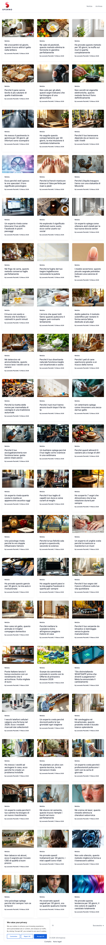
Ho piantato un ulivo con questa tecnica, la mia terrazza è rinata (51, 767)
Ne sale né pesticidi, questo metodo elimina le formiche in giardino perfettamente (52, 49)
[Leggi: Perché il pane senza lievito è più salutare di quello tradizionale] (18, 73)
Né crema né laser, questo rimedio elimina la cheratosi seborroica (87, 812)
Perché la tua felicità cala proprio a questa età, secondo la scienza (52, 543)
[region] (27, 930)
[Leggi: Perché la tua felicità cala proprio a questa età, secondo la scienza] (53, 524)
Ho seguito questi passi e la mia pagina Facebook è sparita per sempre (52, 586)
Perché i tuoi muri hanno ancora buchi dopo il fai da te (52, 407)
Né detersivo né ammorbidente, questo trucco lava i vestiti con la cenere (17, 363)
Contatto (47, 942)
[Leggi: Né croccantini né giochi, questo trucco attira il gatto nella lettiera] (18, 28)
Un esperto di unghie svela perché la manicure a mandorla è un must (88, 543)
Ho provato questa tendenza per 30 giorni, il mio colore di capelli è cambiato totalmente (87, 905)
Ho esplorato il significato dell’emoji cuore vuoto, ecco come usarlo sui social (52, 227)
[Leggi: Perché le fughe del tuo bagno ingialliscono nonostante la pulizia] (53, 252)
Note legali (57, 942)
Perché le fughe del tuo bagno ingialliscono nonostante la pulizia (51, 271)
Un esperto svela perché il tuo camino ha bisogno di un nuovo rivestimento (17, 812)
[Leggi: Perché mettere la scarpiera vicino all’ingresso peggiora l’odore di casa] (53, 609)
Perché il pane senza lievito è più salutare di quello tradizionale (16, 92)
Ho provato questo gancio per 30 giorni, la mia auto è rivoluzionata (18, 586)
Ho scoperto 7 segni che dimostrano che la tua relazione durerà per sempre (87, 499)
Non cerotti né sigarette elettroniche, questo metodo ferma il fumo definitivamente (86, 94)
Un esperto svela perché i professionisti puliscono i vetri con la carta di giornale (87, 769)
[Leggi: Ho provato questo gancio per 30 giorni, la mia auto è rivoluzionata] (18, 567)
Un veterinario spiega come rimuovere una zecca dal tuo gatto (88, 407)
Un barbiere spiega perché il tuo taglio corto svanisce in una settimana (53, 453)
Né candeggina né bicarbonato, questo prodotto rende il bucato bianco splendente (87, 723)
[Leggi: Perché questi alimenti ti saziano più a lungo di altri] (88, 433)
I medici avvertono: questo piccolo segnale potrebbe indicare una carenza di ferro (88, 273)
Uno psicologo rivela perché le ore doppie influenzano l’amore (15, 543)
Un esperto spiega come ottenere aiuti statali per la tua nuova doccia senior (87, 226)
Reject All (27, 936)
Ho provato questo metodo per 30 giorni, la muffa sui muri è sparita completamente (88, 49)
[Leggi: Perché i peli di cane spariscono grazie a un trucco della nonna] (88, 343)
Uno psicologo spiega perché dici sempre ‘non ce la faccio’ (18, 903)
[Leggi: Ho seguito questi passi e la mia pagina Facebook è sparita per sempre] (53, 567)
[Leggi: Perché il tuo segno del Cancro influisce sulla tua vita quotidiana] (88, 567)
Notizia (7, 41)
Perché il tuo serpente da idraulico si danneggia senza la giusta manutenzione (87, 630)
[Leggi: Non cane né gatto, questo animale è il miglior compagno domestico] (18, 609)
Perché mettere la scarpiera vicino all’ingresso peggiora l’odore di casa (50, 630)
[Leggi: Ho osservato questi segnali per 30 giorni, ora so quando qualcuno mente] (53, 884)
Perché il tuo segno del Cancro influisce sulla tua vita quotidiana (87, 586)
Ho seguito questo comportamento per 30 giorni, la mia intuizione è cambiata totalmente (52, 139)
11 (53, 925)
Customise (13, 936)
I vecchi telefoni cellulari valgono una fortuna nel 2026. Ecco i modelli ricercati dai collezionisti (16, 723)
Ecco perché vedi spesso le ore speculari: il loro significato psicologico (17, 183)
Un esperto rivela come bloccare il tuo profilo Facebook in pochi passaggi (16, 227)
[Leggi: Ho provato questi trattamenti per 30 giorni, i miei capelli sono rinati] (53, 838)
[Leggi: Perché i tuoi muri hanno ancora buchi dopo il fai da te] (53, 388)
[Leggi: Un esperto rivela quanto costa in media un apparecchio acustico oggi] (18, 478)
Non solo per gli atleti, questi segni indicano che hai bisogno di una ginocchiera (52, 94)
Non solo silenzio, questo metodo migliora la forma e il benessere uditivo (88, 858)
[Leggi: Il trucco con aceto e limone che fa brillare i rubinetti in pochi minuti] (18, 297)
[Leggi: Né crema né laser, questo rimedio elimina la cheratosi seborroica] (88, 793)
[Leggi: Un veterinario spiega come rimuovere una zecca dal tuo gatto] (88, 388)
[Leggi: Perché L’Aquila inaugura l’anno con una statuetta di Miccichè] (88, 164)
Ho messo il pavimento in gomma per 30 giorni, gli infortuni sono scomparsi (17, 138)
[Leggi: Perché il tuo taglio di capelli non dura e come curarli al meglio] (53, 478)
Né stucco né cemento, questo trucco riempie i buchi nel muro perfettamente (51, 814)
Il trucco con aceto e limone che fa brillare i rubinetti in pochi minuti (16, 317)
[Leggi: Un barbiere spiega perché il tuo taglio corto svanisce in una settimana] (53, 433)
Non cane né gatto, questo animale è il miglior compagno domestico (17, 629)
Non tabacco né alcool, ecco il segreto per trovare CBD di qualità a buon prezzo (18, 859)
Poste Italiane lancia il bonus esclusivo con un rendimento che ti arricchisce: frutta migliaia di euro (17, 676)
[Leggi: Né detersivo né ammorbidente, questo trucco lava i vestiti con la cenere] (18, 343)
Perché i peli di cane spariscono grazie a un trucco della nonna (86, 362)
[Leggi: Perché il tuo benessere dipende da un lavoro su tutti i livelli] (88, 119)
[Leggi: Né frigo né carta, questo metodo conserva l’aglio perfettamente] (18, 252)
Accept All (40, 936)
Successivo (98, 925)
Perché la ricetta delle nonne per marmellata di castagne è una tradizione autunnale (17, 409)
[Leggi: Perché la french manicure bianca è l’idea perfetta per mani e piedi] (53, 164)
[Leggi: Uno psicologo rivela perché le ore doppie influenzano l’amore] (18, 524)
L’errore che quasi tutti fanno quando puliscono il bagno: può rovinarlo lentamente (52, 318)
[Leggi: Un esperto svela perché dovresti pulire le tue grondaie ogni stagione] (53, 703)
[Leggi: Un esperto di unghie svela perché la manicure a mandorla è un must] (88, 524)
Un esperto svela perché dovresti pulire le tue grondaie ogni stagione (52, 722)
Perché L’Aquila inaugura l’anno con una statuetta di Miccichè (87, 183)
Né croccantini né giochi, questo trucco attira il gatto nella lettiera (18, 47)
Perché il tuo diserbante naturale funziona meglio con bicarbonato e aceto (52, 362)
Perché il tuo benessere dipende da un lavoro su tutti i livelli (86, 138)
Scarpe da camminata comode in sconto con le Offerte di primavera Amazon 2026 (52, 675)
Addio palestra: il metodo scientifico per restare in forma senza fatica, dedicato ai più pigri (87, 318)
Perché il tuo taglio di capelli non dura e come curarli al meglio (51, 498)
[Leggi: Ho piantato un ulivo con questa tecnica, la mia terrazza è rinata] (53, 748)
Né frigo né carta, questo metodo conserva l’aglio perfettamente (17, 271)
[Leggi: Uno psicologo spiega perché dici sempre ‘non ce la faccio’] (18, 884)
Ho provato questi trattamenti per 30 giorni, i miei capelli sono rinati (52, 858)
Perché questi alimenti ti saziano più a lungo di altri (87, 451)
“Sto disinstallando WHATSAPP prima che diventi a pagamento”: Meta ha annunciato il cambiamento (86, 676)
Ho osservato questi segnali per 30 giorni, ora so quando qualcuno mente (53, 903)
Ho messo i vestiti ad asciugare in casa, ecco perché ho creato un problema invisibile (16, 769)
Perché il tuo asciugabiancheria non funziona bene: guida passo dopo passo (16, 454)
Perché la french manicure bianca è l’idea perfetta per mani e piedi (53, 183)
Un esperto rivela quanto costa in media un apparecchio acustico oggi (17, 498)
